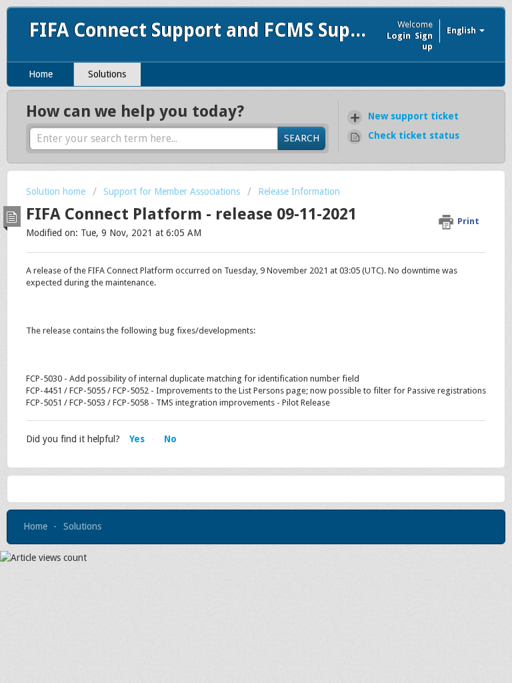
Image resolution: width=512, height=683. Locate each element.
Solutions (107, 74)
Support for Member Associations (171, 191)
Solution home (57, 191)
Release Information (299, 191)
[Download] (231, 331)
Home (41, 74)
